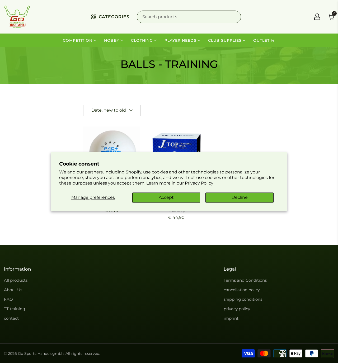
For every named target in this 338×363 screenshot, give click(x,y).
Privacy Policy (199, 183)
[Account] (317, 16)
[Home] (17, 16)
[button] (112, 110)
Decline (240, 197)
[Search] (189, 17)
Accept (166, 197)
